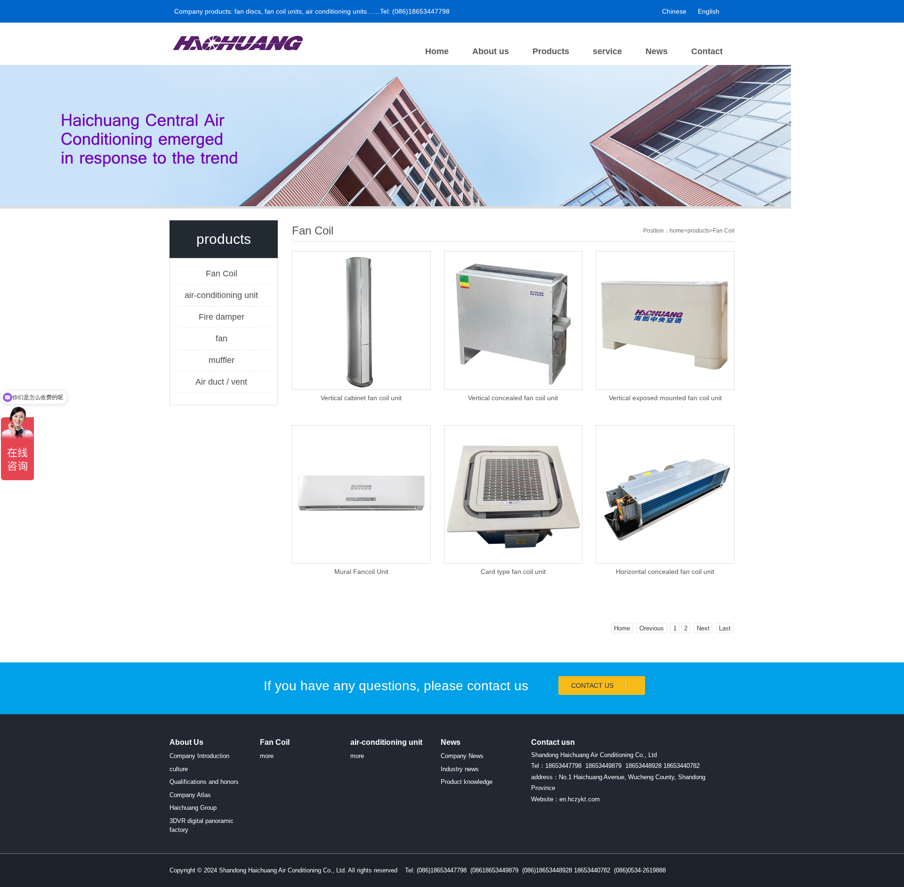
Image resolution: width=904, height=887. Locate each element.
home (677, 230)
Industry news (460, 769)
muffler (221, 360)
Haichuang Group (193, 807)
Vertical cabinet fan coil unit (361, 398)
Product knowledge (466, 781)
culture (179, 769)
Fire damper (221, 317)
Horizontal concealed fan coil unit (665, 571)
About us (490, 51)
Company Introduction (199, 755)
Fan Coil (221, 273)
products (698, 230)
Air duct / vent (221, 382)
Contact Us (593, 685)
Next (703, 628)
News (657, 51)
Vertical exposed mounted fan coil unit (665, 398)
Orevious (651, 628)
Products (551, 51)
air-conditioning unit (221, 295)
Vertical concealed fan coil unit (513, 398)
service (607, 51)
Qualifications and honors (204, 781)
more (267, 755)
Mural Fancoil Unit (361, 571)
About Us (186, 742)
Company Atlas (190, 794)
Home (437, 51)
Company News (462, 755)
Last (725, 628)
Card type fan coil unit (513, 571)
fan (221, 338)
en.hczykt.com (579, 799)
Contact (707, 51)
